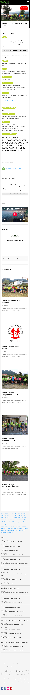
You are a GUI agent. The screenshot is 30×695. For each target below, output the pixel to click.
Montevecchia (18, 528)
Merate (3, 528)
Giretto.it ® (17, 671)
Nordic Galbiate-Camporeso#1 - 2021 (10, 394)
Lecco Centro (17, 524)
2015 (3, 515)
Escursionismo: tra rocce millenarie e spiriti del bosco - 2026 (15, 593)
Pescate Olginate (21, 530)
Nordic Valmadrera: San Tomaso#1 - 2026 (11, 541)
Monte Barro (10, 528)
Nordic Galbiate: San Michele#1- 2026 (10, 598)
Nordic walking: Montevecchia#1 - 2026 (11, 579)
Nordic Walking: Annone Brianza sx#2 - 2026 (12, 555)
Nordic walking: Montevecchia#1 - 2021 (11, 486)
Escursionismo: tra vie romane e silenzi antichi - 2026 (14, 620)
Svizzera (4, 532)
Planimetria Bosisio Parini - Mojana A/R (14, 168)
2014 (24, 513)
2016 (7, 515)
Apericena (10, 519)
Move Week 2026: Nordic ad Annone (10, 588)
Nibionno (25, 528)
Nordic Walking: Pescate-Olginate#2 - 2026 (12, 651)
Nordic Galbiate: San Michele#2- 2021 (9, 440)
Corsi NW (4, 521)
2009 (11, 513)
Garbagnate (5, 524)
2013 (20, 513)
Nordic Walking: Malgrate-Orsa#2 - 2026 (11, 633)
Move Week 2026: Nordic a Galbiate (10, 584)
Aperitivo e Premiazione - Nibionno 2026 (11, 637)
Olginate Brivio (11, 530)
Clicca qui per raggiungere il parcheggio (15, 50)
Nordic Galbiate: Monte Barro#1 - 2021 (11, 348)
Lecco (11, 524)
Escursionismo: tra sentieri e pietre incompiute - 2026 (14, 642)
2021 (3, 517)
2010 (16, 513)
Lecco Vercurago (15, 526)
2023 (11, 517)
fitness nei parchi (17, 521)
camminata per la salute (20, 519)
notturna (4, 530)
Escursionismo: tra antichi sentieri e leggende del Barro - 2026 (15, 564)
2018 (16, 515)
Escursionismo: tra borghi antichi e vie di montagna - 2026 (14, 574)
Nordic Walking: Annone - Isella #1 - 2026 (11, 616)
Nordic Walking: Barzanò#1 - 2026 (9, 550)
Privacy (18, 663)
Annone (4, 519)
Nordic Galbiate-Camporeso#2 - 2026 (10, 559)
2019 (20, 515)
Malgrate (23, 526)
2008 (7, 513)
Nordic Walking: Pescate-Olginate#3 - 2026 (12, 624)
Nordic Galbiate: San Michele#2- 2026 (10, 569)
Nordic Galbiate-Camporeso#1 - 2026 (10, 607)
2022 (7, 517)
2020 (24, 515)
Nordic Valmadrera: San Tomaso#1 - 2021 (11, 302)
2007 (3, 513)
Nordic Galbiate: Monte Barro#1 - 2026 (10, 546)
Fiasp (9, 521)
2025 (20, 517)
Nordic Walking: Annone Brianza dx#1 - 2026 (12, 611)
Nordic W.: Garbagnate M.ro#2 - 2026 (10, 629)
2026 (24, 517)
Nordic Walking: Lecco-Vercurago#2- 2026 (12, 646)
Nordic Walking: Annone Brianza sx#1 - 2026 (12, 602)
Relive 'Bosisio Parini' (9, 101)
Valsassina (11, 532)
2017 (11, 515)
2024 (16, 517)
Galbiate (25, 521)
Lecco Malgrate (6, 526)
